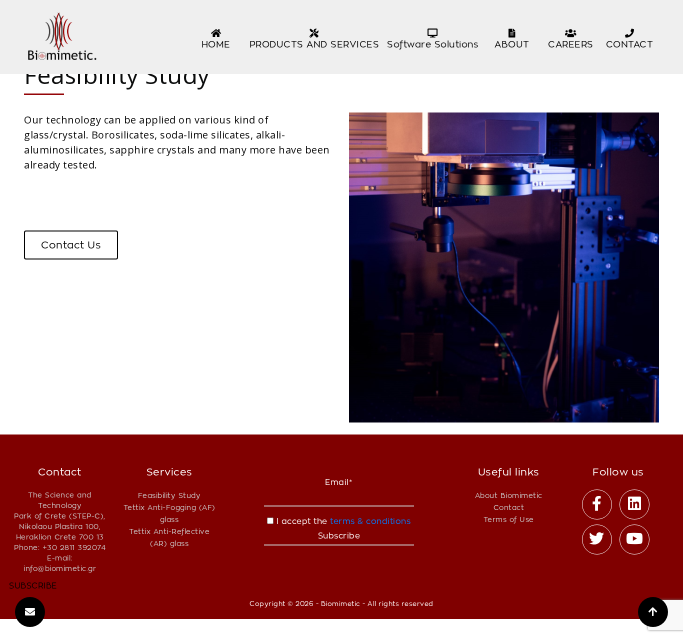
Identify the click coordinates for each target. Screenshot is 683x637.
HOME (216, 44)
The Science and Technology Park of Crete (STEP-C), (60, 505)
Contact (509, 507)
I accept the (342, 521)
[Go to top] (653, 612)
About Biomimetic (508, 495)
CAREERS (571, 44)
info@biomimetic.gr (60, 568)
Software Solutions (432, 44)
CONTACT (630, 44)
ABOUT (512, 44)
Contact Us (71, 245)
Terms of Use (509, 519)
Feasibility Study (169, 495)
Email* (338, 482)
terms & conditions (369, 521)
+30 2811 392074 (74, 547)
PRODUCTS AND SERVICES (315, 44)
